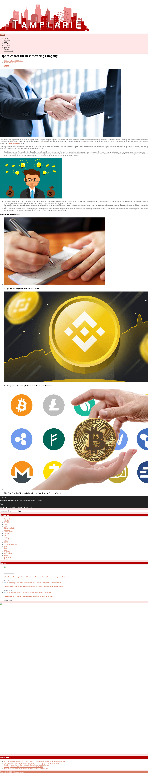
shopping (7, 47)
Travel (6, 559)
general (6, 539)
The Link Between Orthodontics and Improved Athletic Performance (26, 768)
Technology (8, 557)
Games (6, 537)
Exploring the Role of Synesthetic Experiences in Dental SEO (23, 767)
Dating (6, 524)
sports (6, 555)
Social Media (8, 553)
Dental (6, 526)
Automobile (8, 519)
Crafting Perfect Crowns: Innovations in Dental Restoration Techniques (28, 596)
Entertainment (8, 532)
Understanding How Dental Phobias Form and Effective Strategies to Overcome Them (33, 586)
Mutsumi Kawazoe (10, 62)
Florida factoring (13, 143)
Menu (2, 34)
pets (5, 550)
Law (5, 548)
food (5, 535)
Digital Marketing (9, 528)
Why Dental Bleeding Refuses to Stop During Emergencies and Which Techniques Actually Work (37, 577)
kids (5, 42)
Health (6, 541)
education (7, 40)
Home (6, 38)
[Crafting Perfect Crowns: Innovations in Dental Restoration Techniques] (27, 592)
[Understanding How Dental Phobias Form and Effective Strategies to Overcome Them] (32, 583)
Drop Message (8, 51)
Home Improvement (10, 544)
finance (6, 49)
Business (7, 45)
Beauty (6, 43)
